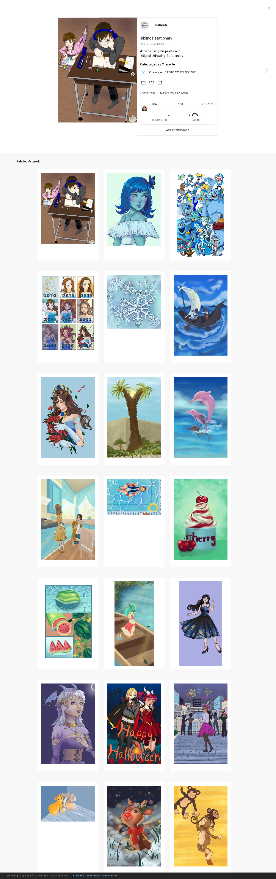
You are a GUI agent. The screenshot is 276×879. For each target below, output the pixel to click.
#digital (145, 55)
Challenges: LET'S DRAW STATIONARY (172, 72)
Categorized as (158, 64)
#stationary (174, 55)
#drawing (158, 55)
